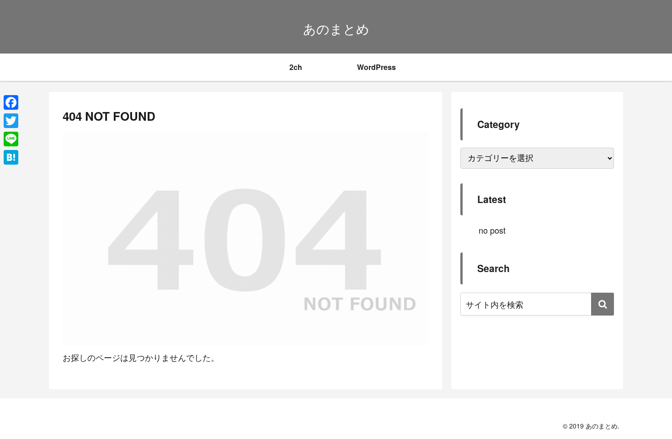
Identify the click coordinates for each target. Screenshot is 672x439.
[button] (602, 304)
